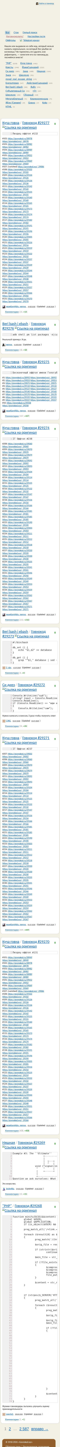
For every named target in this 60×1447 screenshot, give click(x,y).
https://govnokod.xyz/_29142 (15, 189)
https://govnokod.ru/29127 (18, 389)
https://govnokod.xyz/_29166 (15, 508)
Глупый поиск (30, 32)
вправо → (39, 1429)
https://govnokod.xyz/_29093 (15, 469)
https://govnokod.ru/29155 (20, 192)
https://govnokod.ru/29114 (20, 477)
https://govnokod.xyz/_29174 (15, 217)
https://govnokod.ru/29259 (20, 590)
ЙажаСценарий (30, 67)
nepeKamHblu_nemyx (16, 307)
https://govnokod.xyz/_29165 (15, 206)
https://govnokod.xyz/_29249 (15, 581)
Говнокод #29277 (35, 123)
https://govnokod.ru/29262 (20, 595)
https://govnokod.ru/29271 (20, 607)
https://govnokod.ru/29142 (20, 186)
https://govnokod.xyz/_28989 (15, 153)
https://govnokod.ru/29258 (19, 403)
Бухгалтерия (12, 83)
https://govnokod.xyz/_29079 (15, 458)
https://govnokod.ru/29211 (20, 534)
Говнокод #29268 (28, 1206)
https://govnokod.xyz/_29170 (43, 394)
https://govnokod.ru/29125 (20, 483)
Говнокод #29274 (35, 428)
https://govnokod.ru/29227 (18, 400)
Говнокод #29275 (35, 362)
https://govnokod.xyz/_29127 (43, 389)
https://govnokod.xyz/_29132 (15, 492)
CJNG (8, 721)
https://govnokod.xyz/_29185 (15, 520)
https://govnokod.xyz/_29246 (15, 576)
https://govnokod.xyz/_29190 (15, 525)
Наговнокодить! (14, 36)
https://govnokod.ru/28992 (18, 378)
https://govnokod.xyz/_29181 (15, 514)
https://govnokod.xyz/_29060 (15, 447)
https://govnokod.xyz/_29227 (43, 400)
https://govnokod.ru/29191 (20, 226)
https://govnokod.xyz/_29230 (15, 559)
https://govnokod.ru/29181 (20, 511)
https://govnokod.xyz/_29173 (15, 212)
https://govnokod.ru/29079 (20, 455)
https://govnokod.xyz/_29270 (15, 302)
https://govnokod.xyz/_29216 (15, 245)
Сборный (28, 95)
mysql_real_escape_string (19, 79)
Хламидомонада (39, 99)
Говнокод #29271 (35, 738)
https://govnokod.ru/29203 (20, 528)
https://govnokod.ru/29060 (20, 444)
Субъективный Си (15, 91)
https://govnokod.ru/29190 (20, 522)
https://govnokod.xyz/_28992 (43, 378)
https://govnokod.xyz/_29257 (15, 290)
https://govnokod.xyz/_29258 (15, 406)
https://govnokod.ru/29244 (20, 271)
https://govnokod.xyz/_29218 (15, 548)
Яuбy (33, 87)
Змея (8, 75)
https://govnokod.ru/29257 (20, 287)
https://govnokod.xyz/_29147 (15, 497)
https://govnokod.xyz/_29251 (15, 285)
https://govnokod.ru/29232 (20, 254)
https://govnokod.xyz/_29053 (43, 380)
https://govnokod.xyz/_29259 (15, 593)
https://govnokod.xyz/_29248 (15, 279)
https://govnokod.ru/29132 (20, 489)
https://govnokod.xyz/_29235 (15, 565)
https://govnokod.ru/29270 (20, 299)
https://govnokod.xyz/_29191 (15, 228)
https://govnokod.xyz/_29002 (15, 757)
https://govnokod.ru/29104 (20, 472)
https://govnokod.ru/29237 (20, 259)
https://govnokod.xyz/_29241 (15, 570)
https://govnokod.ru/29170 (18, 394)
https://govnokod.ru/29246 (20, 573)
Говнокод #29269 (31, 1143)
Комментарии (12, 312)
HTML (9, 107)
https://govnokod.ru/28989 (20, 150)
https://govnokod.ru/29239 (20, 265)
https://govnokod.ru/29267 (20, 601)
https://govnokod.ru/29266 (20, 293)
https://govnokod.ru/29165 (20, 203)
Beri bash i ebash (14, 87)
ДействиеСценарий (37, 83)
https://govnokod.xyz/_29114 (15, 480)
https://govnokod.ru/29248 (20, 276)
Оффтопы (11, 40)
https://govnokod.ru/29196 (20, 231)
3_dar (8, 668)
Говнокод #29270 (35, 942)
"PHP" (9, 63)
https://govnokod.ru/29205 (20, 237)
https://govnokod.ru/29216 (20, 243)
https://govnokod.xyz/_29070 (15, 452)
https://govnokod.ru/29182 (20, 220)
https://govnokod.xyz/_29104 (15, 475)
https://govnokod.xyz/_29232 (15, 257)
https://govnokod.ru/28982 (20, 144)
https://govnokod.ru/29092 (20, 461)
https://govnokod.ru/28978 (20, 139)
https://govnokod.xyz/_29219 (15, 251)
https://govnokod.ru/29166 (20, 506)
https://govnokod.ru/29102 (20, 170)
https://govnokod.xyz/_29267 (15, 604)
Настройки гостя (36, 36)
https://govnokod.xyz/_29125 (15, 486)
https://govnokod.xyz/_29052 (15, 158)
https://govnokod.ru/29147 (20, 494)
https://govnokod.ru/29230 (20, 556)
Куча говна (26, 63)
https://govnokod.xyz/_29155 (15, 195)
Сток (16, 32)
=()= (35, 91)
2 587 (24, 1429)
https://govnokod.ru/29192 (18, 397)
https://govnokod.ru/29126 (20, 175)
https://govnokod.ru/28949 (20, 957)
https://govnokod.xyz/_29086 (31, 167)
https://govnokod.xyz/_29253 (15, 587)
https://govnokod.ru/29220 (20, 551)
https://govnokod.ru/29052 (20, 155)
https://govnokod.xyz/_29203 (15, 531)
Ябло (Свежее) (13, 103)
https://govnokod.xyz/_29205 (15, 240)
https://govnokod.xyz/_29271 (15, 609)
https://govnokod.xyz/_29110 (43, 386)
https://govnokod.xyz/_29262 (15, 598)
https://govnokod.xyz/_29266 (15, 296)
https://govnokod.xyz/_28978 (15, 141)
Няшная (41, 71)
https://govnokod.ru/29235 (20, 562)
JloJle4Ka (10, 1189)
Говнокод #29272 (31, 685)
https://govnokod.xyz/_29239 (15, 268)
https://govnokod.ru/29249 (20, 579)
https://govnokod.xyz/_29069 (15, 164)
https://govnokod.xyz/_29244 (15, 273)
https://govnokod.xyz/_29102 (15, 172)
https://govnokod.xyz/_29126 (15, 178)
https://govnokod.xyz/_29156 (15, 503)
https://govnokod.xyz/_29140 (43, 392)
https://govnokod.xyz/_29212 (15, 542)
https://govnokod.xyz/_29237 (15, 262)
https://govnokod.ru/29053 (18, 380)
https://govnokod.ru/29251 (20, 282)
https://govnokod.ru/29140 (18, 392)
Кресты (9, 67)
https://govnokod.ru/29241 (20, 567)
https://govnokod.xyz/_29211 (15, 536)
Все (7, 32)
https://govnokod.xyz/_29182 (15, 223)
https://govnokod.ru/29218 (20, 545)
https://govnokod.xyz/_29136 (15, 184)
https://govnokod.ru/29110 (18, 386)
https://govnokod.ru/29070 (20, 449)
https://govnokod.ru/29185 (20, 517)
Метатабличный (14, 99)
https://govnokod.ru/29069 (20, 161)
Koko (44, 103)
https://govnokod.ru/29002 (20, 754)
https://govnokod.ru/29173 (20, 209)
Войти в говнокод (46, 4)
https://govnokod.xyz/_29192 (43, 397)
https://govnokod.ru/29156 (20, 500)
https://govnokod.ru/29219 (20, 248)
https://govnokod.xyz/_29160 (15, 200)
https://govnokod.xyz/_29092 (15, 463)
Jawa (25, 71)
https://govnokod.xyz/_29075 (43, 383)
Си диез (10, 71)
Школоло (24, 75)
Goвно (31, 103)
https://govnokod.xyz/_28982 (15, 147)
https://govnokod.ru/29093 (20, 466)
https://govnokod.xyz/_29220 (15, 553)
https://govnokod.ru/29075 (18, 383)
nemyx (9, 345)
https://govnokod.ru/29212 (20, 539)
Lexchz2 (9, 1414)
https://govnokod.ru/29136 (20, 181)
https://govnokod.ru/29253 (20, 584)
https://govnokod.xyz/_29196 (15, 234)
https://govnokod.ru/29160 (20, 198)
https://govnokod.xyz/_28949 (15, 960)
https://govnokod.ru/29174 (20, 214)
